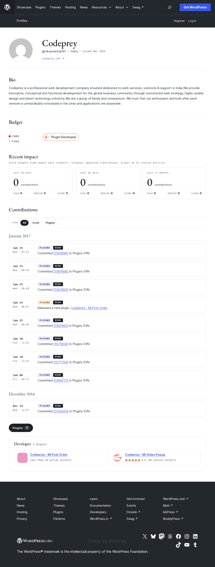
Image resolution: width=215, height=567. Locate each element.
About (21, 499)
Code (35, 222)
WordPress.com (176, 499)
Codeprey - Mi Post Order (89, 308)
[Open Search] (170, 7)
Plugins (50, 222)
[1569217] (61, 380)
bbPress (170, 512)
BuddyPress (173, 518)
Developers (98, 512)
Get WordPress (195, 7)
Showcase (60, 499)
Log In (192, 20)
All (24, 222)
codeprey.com (52, 58)
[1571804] (61, 344)
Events (131, 505)
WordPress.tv (101, 518)
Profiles (22, 20)
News (21, 505)
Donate (133, 512)
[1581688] (61, 271)
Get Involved (136, 499)
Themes (59, 505)
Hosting (22, 512)
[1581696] (61, 253)
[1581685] (61, 289)
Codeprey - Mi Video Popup (145, 454)
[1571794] (61, 362)
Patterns (59, 518)
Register (179, 20)
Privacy (22, 518)
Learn (94, 499)
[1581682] (61, 325)
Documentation (100, 505)
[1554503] (61, 411)
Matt (168, 505)
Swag (132, 518)
